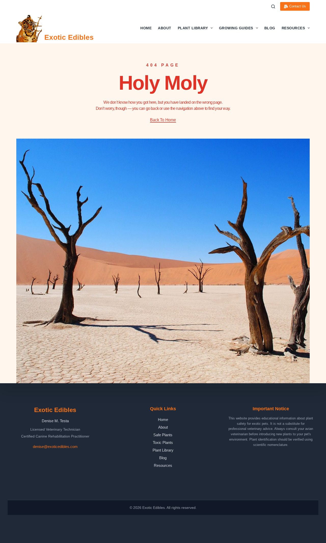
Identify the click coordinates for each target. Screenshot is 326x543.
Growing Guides (236, 28)
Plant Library (193, 28)
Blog (269, 28)
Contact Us (297, 6)
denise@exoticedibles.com (55, 446)
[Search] (273, 6)
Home (146, 28)
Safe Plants (162, 435)
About (164, 28)
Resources (293, 28)
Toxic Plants (163, 442)
